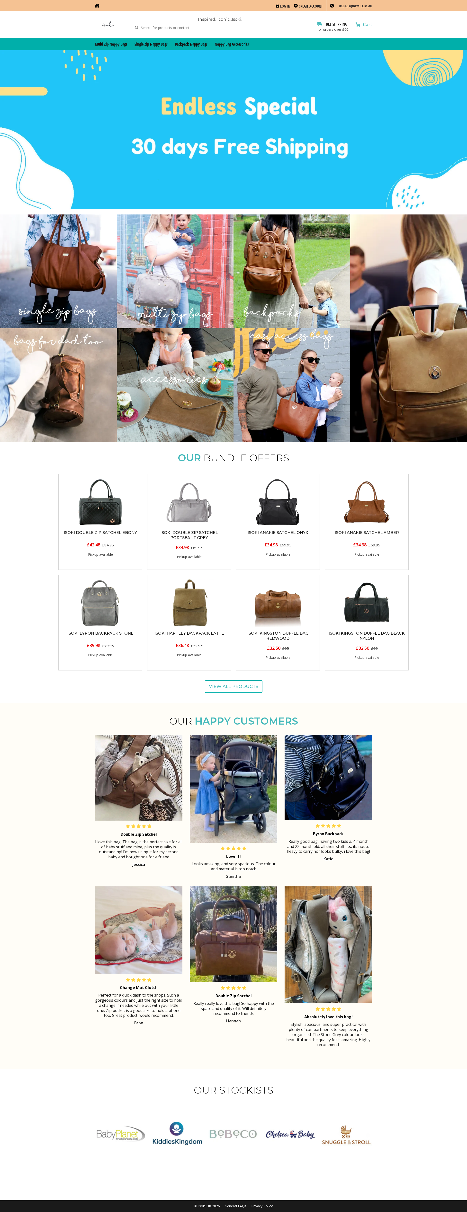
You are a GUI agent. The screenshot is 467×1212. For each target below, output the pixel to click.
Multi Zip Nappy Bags (111, 44)
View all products (233, 686)
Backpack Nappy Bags (191, 44)
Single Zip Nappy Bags (151, 44)
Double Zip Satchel (139, 834)
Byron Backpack (328, 833)
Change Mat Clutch (139, 987)
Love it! (233, 856)
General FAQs (235, 1206)
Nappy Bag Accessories (232, 44)
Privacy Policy (262, 1206)
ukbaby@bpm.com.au (355, 5)
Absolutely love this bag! (328, 1016)
